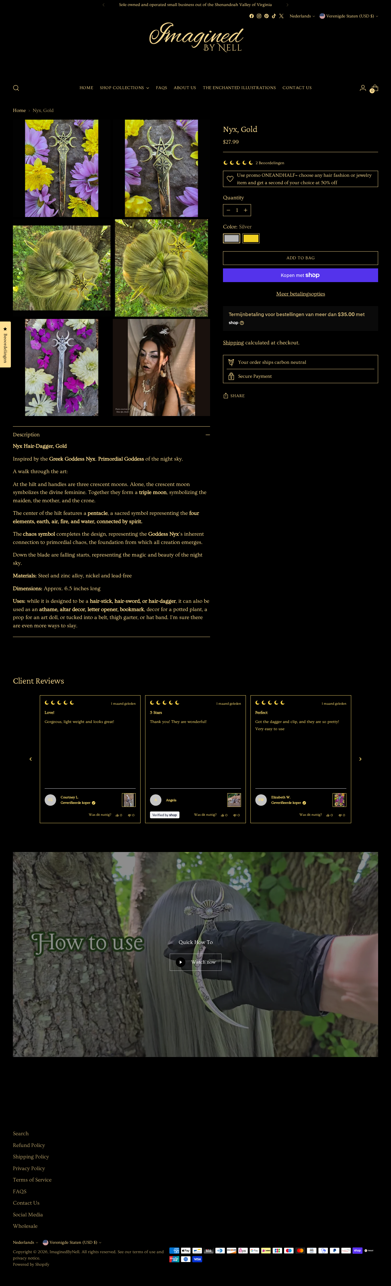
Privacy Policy (29, 1169)
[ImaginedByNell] (195, 49)
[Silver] (231, 238)
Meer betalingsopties (300, 294)
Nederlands (300, 16)
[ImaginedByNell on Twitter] (281, 16)
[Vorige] (30, 759)
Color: (237, 227)
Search (21, 1134)
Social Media (28, 1215)
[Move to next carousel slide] (373, 1091)
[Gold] (251, 238)
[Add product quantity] (245, 210)
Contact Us (26, 1203)
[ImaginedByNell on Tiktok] (274, 16)
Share (237, 395)
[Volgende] (360, 759)
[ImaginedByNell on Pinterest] (266, 16)
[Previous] (103, 5)
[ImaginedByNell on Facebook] (251, 16)
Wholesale (25, 1226)
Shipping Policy (31, 1157)
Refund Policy (29, 1145)
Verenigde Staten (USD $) (350, 16)
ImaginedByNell (64, 1251)
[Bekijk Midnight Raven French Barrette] (129, 800)
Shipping (233, 343)
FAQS (19, 1192)
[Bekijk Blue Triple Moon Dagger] (234, 800)
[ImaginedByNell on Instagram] (259, 16)
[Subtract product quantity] (228, 210)
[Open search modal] (16, 88)
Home (19, 110)
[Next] (287, 5)
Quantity (233, 198)
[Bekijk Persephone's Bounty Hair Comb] (339, 800)
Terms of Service (32, 1180)
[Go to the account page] (363, 88)
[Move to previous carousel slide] (360, 1091)
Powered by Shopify (31, 1264)
